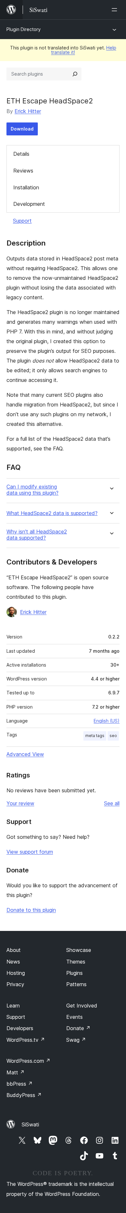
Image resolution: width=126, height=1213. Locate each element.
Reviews (23, 170)
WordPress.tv (25, 1040)
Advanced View (25, 754)
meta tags (94, 735)
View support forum (29, 852)
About (13, 950)
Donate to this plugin (31, 910)
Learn (13, 1005)
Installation (26, 187)
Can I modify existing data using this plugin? (32, 490)
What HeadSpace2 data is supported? (52, 513)
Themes (75, 961)
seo (113, 735)
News (13, 961)
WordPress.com (28, 1061)
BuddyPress (24, 1095)
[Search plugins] (74, 74)
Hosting (15, 973)
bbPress (19, 1084)
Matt (15, 1072)
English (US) (107, 720)
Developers (19, 1028)
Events (74, 1017)
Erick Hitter (28, 111)
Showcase (78, 950)
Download (22, 129)
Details (21, 154)
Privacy (15, 984)
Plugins (74, 973)
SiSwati (30, 1124)
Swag (76, 1040)
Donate (78, 1028)
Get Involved (81, 1005)
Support (22, 220)
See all (112, 803)
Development (29, 204)
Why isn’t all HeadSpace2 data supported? (36, 535)
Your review (20, 803)
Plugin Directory (23, 29)
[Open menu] (115, 9)
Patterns (76, 984)
